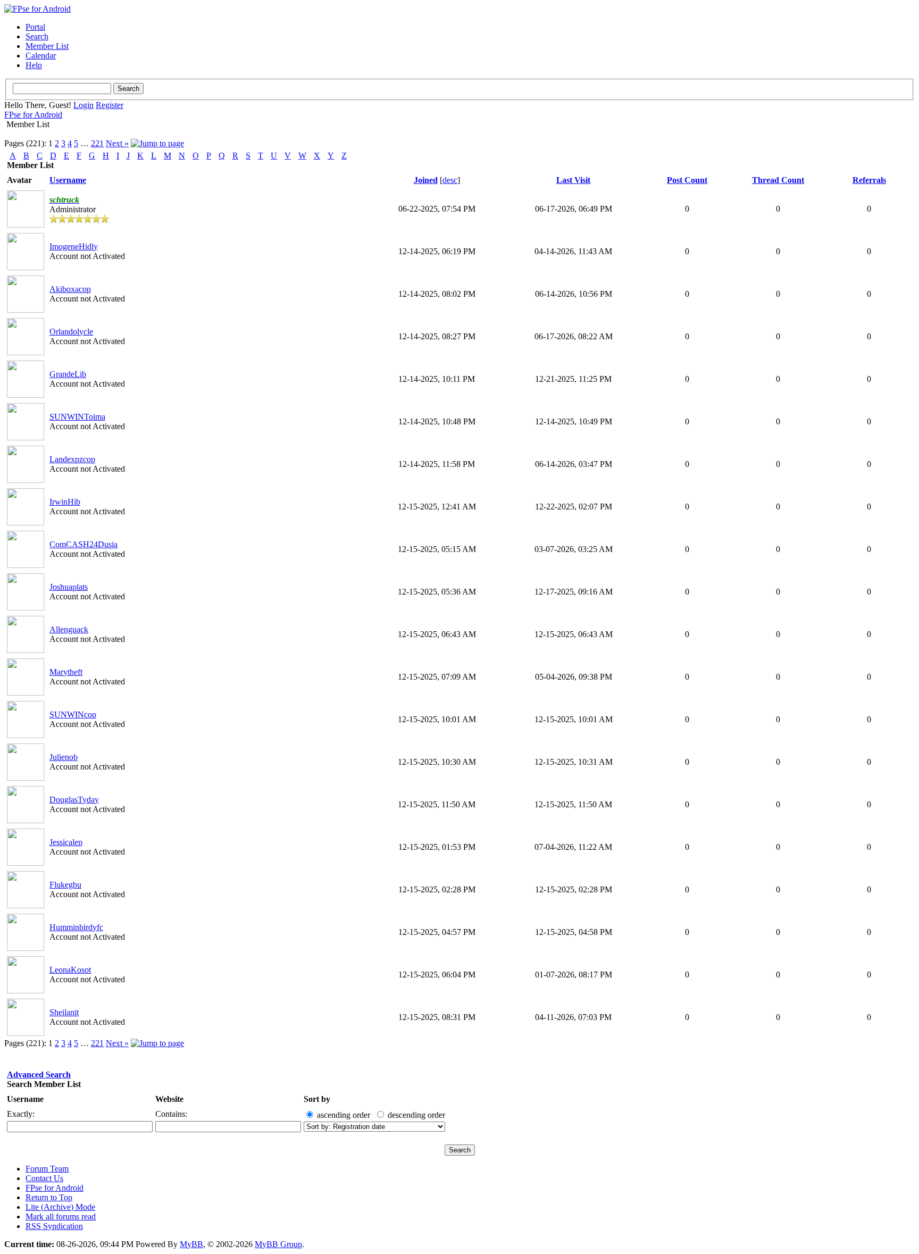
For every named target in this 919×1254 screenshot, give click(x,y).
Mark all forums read (61, 1216)
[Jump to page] (157, 143)
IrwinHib (64, 501)
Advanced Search (39, 1074)
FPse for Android (33, 114)
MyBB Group (278, 1244)
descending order (416, 1114)
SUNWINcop (72, 714)
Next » (117, 143)
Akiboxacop (70, 289)
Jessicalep (65, 842)
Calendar (41, 55)
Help (34, 65)
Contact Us (44, 1178)
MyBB (191, 1244)
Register (109, 105)
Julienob (63, 757)
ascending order (343, 1114)
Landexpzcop (72, 459)
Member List (47, 46)
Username (25, 1098)
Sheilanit (64, 1012)
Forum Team (47, 1168)
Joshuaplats (68, 586)
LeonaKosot (70, 969)
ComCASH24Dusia (83, 544)
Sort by (317, 1098)
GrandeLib (67, 374)
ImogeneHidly (73, 246)
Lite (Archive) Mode (60, 1206)
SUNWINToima (77, 416)
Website (169, 1098)
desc (449, 180)
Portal (35, 26)
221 (97, 143)
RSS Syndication (54, 1226)
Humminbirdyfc (76, 927)
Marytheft (65, 671)
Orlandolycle (71, 331)
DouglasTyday (74, 799)
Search (37, 36)
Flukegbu (65, 884)
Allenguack (68, 629)
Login (83, 105)
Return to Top (49, 1197)
